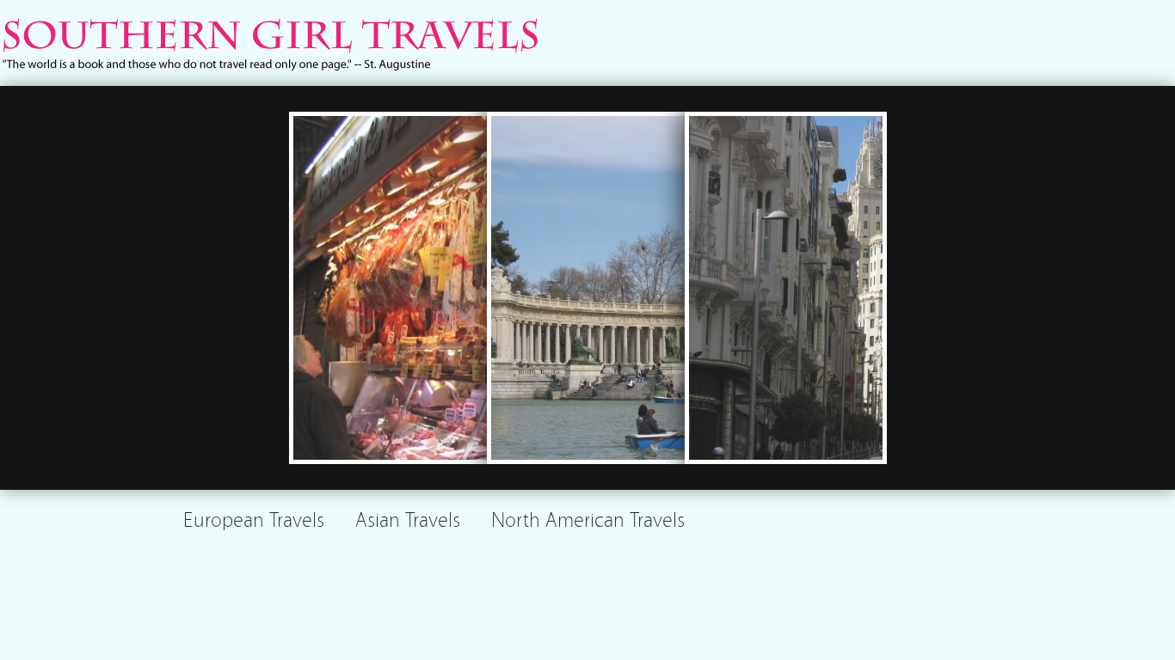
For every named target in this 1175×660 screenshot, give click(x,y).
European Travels (253, 518)
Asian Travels (407, 518)
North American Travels (588, 518)
